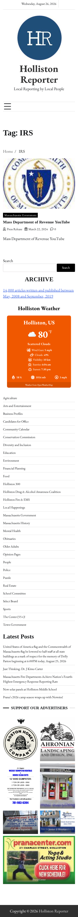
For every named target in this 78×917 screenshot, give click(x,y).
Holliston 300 (11, 484)
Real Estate (9, 585)
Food (6, 476)
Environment (11, 460)
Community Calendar (16, 429)
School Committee (14, 593)
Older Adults (11, 546)
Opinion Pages (11, 554)
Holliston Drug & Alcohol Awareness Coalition (32, 492)
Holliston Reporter (39, 74)
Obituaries (9, 539)
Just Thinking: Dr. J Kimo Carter (23, 669)
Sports (7, 609)
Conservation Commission (19, 437)
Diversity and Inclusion (17, 445)
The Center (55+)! (14, 617)
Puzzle (7, 578)
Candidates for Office (16, 421)
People (7, 562)
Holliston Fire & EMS (16, 499)
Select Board (10, 601)
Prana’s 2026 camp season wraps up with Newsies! (33, 697)
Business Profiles (13, 414)
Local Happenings (14, 507)
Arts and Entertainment (17, 406)
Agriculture (10, 398)
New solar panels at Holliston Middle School (30, 689)
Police (6, 570)
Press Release (14, 229)
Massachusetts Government (20, 215)
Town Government (14, 624)
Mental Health (12, 531)
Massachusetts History (16, 523)
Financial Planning (14, 468)
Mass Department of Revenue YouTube (36, 222)
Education (9, 453)
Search (8, 260)
